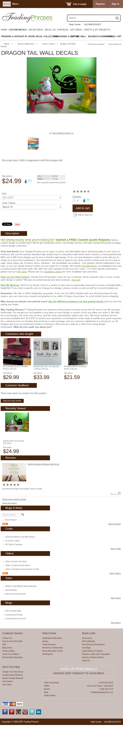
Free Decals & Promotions (93, 644)
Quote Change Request (12, 678)
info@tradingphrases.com (102, 692)
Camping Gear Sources (15, 618)
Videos (45, 641)
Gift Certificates (88, 641)
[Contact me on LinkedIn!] (38, 714)
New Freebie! (11, 590)
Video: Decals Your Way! (16, 561)
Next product (115, 44)
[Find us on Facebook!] (5, 714)
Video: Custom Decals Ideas (17, 565)
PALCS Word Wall (13, 611)
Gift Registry (47, 654)
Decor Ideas (36, 30)
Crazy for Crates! (12, 541)
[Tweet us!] (31, 714)
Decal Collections (26, 44)
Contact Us (7, 638)
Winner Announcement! (15, 594)
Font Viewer (7, 681)
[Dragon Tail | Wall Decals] (17, 422)
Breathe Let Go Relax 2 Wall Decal (46, 367)
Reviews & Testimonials (52, 648)
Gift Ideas (76, 30)
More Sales (116, 598)
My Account (87, 638)
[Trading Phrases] (19, 18)
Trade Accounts (49, 644)
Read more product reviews (14, 499)
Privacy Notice (8, 651)
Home (4, 30)
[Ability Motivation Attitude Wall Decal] (14, 481)
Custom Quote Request (12, 675)
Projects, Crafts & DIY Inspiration (96, 654)
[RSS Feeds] (5, 524)
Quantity (77, 196)
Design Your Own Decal (12, 672)
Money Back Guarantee (12, 657)
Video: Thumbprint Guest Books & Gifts (22, 569)
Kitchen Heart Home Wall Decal (15, 367)
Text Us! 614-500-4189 (12, 641)
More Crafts (116, 549)
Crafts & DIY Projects (97, 30)
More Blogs (116, 623)
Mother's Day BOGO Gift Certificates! (21, 586)
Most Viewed (10, 520)
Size (4, 193)
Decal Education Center (52, 651)
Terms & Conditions (10, 654)
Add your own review (12, 401)
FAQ (4, 644)
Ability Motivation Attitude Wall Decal (43, 464)
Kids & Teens (48, 44)
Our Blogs (86, 648)
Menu (15, 4)
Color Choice (9, 203)
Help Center (75, 24)
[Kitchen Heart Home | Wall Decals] (17, 351)
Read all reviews (9, 503)
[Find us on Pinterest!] (11, 714)
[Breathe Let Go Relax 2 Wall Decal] (47, 351)
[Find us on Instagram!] (18, 714)
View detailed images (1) (63, 133)
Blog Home (7, 648)
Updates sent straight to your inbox (78, 673)
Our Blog (62, 30)
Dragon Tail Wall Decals (13, 442)
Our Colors (7, 684)
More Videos (115, 573)
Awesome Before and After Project (20, 537)
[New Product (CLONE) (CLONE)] (78, 351)
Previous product (96, 44)
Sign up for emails (78, 669)
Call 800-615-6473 (92, 24)
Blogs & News (115, 524)
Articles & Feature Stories (93, 657)
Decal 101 (50, 30)
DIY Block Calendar (13, 544)
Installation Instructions (52, 638)
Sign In (115, 4)
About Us (86, 660)
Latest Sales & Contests (92, 651)
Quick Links (88, 633)
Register (100, 4)
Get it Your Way (11, 667)
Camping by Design (14, 615)
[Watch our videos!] (25, 714)
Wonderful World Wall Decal (75, 367)
